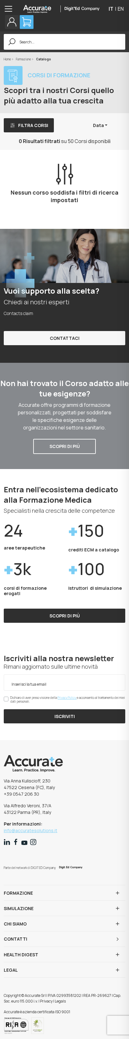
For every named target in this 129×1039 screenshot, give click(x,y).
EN (121, 8)
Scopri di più (64, 446)
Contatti (15, 939)
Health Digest (21, 955)
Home (8, 59)
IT (111, 8)
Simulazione (19, 908)
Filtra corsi (33, 125)
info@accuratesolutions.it (30, 830)
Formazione (24, 59)
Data (98, 125)
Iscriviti (64, 716)
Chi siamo (15, 924)
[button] (12, 22)
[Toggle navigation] (10, 9)
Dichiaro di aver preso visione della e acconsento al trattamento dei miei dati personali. (67, 699)
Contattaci (65, 338)
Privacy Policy (67, 697)
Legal (11, 970)
